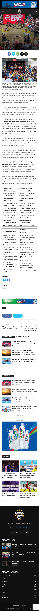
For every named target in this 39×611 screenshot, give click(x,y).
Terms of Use (16, 605)
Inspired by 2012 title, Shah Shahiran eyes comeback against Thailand (28, 495)
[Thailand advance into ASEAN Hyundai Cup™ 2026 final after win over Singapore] (10, 466)
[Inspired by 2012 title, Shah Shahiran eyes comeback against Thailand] (28, 486)
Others (22, 471)
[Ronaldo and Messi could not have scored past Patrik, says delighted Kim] (6, 361)
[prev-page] (3, 368)
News (14, 36)
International (9, 36)
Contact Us (24, 605)
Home (2, 15)
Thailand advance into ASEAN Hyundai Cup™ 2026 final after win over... (10, 475)
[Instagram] (17, 532)
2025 (7, 15)
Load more (19, 415)
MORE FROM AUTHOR (22, 337)
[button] (3, 11)
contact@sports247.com (23, 527)
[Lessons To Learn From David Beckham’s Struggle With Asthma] (6, 546)
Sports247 (16, 609)
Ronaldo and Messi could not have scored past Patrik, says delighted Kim (24, 361)
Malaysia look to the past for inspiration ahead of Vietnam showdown (27, 475)
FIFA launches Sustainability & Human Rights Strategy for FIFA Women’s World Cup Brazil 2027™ (23, 353)
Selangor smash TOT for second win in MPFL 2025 (9, 328)
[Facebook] (9, 54)
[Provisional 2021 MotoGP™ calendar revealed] (6, 564)
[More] (25, 316)
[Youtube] (27, 532)
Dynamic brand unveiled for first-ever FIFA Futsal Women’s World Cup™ (29, 328)
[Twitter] (13, 54)
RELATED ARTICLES (8, 337)
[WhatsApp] (18, 54)
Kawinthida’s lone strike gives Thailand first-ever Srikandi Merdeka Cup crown (24, 344)
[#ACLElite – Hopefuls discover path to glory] (10, 486)
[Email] (22, 54)
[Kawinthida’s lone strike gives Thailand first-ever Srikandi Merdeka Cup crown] (6, 344)
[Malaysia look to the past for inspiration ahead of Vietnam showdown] (28, 466)
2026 (3, 346)
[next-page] (6, 368)
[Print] (26, 54)
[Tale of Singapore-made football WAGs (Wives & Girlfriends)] (6, 555)
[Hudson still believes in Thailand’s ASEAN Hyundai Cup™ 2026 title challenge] (6, 409)
